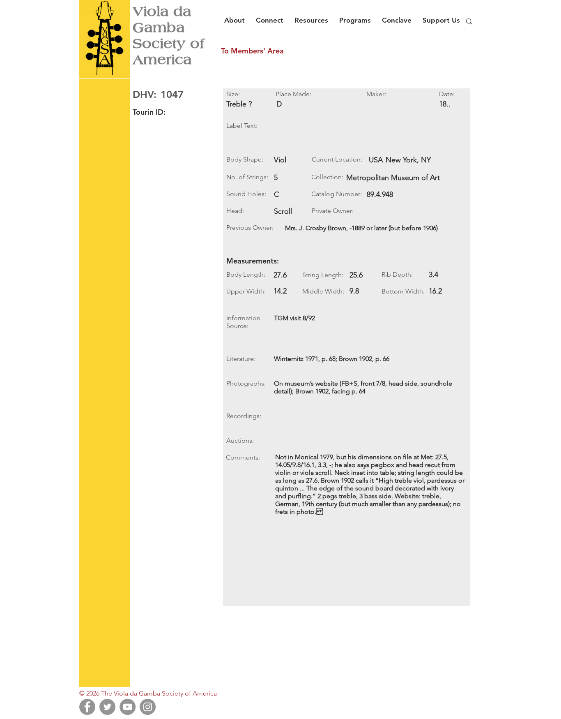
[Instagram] (148, 707)
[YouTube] (128, 707)
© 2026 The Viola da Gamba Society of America (148, 693)
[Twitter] (107, 707)
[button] (237, 16)
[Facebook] (87, 707)
